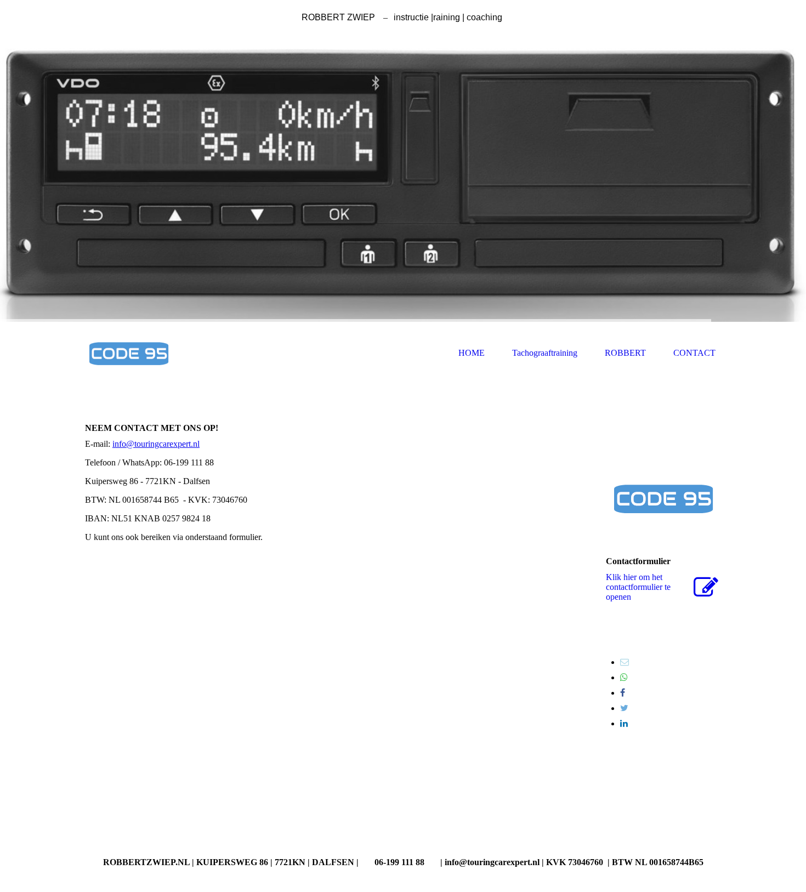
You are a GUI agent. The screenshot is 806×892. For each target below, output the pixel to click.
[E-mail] (624, 662)
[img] (403, 178)
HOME (471, 352)
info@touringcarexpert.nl (156, 443)
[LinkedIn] (624, 723)
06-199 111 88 (399, 862)
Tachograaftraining (544, 352)
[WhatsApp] (624, 677)
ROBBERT (625, 352)
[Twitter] (624, 708)
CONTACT (694, 352)
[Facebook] (622, 692)
